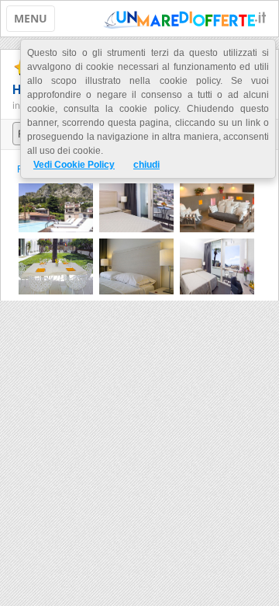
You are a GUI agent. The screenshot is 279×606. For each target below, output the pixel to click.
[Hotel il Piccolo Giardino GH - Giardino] (56, 265)
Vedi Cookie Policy (74, 164)
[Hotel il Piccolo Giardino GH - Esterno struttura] (56, 206)
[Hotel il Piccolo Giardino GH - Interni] (217, 206)
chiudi (146, 164)
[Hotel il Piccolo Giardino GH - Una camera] (136, 206)
